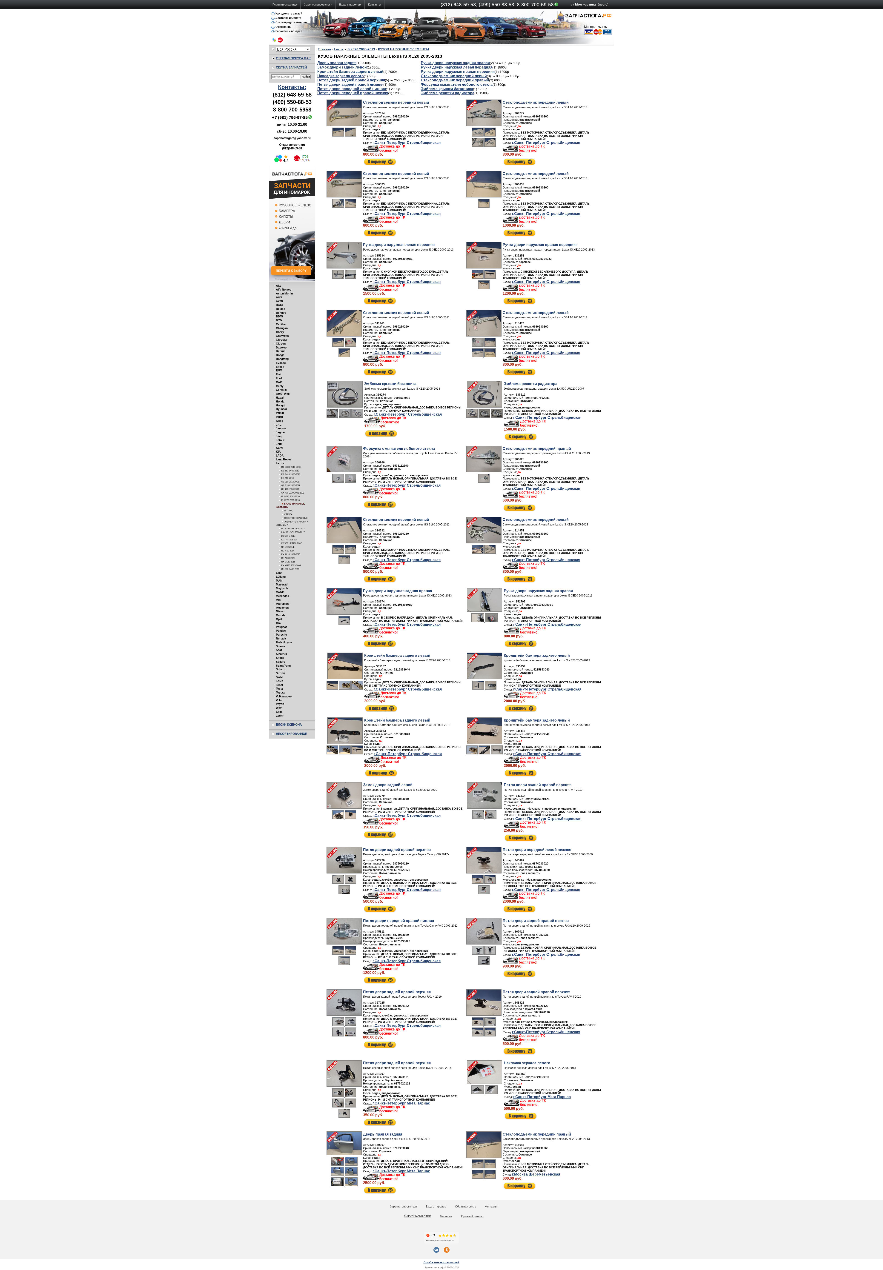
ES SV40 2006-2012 (290, 474)
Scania (280, 646)
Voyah (280, 704)
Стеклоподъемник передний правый (455, 80)
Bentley (281, 312)
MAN (279, 580)
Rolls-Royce (284, 642)
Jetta (279, 444)
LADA (280, 455)
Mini (278, 600)
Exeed (280, 366)
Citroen (281, 343)
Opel (279, 619)
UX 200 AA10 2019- (290, 569)
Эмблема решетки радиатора (447, 93)
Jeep (279, 436)
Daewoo (281, 347)
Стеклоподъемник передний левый (454, 76)
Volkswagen (284, 696)
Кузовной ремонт (472, 1216)
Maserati (281, 584)
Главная (324, 49)
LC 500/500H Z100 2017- (293, 529)
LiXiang (281, 576)
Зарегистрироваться (318, 4)
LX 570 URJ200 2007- (291, 543)
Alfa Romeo (283, 289)
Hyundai (281, 409)
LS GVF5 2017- (288, 536)
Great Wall (283, 393)
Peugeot (281, 627)
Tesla (279, 688)
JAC (279, 424)
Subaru (280, 669)
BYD (279, 320)
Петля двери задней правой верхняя (351, 80)
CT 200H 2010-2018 (291, 467)
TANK (280, 681)
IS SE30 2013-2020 (290, 496)
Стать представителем (291, 22)
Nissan (280, 611)
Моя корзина (585, 4)
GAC (279, 382)
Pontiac (281, 630)
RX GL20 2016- (288, 562)
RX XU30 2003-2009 (291, 565)
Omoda (280, 615)
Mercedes (282, 596)
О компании (283, 27)
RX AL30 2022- (288, 558)
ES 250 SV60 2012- (290, 471)
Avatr (279, 301)
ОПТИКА (288, 511)
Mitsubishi (282, 603)
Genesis (281, 389)
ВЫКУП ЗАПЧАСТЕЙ (417, 1216)
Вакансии (446, 1216)
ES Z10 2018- (287, 478)
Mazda (280, 592)
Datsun (280, 351)
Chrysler (281, 339)
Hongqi (280, 405)
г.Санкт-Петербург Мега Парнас (401, 1103)
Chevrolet (282, 335)
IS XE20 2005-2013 (290, 500)
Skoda (280, 657)
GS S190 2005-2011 (290, 485)
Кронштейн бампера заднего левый (350, 72)
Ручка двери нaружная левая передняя (456, 67)
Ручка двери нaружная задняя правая (455, 63)
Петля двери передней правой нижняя (352, 93)
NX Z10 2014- (288, 547)
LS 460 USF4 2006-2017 (293, 532)
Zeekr (280, 715)
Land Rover (283, 459)
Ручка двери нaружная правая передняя (458, 72)
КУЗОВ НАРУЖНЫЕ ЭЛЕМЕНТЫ (403, 49)
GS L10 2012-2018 (290, 482)
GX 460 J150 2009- (290, 489)
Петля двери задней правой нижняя (350, 84)
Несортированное (291, 734)
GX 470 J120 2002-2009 (292, 493)
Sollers (280, 661)
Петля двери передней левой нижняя (351, 89)
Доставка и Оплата (288, 18)
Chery (280, 332)
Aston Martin (284, 293)
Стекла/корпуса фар (293, 58)
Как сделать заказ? (288, 13)
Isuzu (279, 417)
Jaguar (280, 432)
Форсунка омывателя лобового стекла (457, 84)
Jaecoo (281, 428)
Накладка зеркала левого (340, 76)
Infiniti (280, 413)
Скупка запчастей (291, 67)
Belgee (280, 309)
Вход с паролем (350, 4)
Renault (281, 638)
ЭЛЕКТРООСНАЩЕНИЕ (296, 518)
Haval (280, 397)
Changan (282, 328)
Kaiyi (279, 447)
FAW (279, 370)
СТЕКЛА (288, 514)
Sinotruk (281, 654)
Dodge (280, 355)
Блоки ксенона (289, 724)
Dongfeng (282, 359)
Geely (280, 386)
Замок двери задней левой (342, 67)
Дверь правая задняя (336, 63)
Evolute (281, 363)
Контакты (374, 4)
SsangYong (283, 665)
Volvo (279, 700)
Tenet (279, 685)
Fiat (278, 374)
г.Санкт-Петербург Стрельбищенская (407, 143)
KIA (278, 451)
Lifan (279, 572)
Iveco (279, 420)
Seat (279, 650)
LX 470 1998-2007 (289, 540)
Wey (279, 708)
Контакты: (292, 87)
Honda (280, 401)
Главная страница (284, 4)
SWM (279, 677)
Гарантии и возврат (288, 31)
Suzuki (280, 673)
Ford (279, 378)
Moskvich (282, 607)
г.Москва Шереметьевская (536, 1174)
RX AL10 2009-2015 (290, 554)
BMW (279, 316)
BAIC (279, 305)
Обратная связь (465, 1206)
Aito (278, 285)
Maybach (282, 588)
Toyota (280, 692)
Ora (278, 623)
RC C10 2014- (288, 551)
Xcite (279, 711)
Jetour (280, 440)
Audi (279, 297)
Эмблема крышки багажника (447, 89)
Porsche (281, 634)
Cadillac (281, 324)
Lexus (280, 463)
